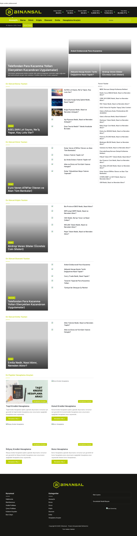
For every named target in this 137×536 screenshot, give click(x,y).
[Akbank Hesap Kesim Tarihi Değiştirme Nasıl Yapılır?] (84, 66)
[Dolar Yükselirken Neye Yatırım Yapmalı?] (52, 171)
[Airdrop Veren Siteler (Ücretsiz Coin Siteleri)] (115, 66)
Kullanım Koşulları (11, 511)
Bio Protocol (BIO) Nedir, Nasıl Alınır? (78, 206)
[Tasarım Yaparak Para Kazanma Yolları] (52, 281)
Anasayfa (13, 20)
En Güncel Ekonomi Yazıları (18, 259)
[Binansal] (23, 12)
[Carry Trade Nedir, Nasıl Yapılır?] (52, 276)
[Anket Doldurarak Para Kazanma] (100, 42)
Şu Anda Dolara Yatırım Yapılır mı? (77, 160)
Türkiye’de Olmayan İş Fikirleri (76, 288)
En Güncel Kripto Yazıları (17, 200)
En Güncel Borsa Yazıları (16, 84)
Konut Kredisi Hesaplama (64, 406)
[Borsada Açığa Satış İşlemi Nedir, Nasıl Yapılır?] (57, 102)
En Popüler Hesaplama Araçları (19, 375)
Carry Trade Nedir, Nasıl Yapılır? (76, 276)
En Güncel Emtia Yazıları (16, 317)
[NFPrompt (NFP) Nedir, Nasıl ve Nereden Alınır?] (52, 211)
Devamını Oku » (13, 419)
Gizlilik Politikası (11, 505)
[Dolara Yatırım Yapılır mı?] (52, 155)
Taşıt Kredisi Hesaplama (17, 406)
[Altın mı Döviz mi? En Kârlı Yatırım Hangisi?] (52, 164)
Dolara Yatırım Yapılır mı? (74, 155)
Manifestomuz (10, 502)
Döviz (30, 20)
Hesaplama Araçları (72, 20)
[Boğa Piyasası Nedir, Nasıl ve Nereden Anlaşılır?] (57, 112)
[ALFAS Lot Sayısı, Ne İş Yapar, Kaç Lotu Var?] (57, 92)
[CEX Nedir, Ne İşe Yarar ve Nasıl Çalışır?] (52, 218)
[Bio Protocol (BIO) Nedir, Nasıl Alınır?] (52, 206)
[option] (68, 54)
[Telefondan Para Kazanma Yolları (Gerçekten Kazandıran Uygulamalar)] (37, 54)
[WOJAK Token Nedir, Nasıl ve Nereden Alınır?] (52, 225)
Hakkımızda (9, 499)
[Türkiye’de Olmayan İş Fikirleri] (52, 288)
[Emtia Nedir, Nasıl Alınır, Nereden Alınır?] (27, 345)
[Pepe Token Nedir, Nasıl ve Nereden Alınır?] (52, 232)
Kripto (39, 20)
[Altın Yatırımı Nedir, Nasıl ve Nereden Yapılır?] (52, 323)
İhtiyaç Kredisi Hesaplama (18, 449)
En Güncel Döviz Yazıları (16, 142)
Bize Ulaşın (9, 514)
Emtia (57, 20)
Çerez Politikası (11, 508)
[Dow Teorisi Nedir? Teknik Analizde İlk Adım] (52, 126)
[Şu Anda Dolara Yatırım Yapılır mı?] (52, 160)
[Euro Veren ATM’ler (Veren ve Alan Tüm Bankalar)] (27, 170)
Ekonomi (48, 20)
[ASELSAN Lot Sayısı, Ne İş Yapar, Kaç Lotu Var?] (27, 112)
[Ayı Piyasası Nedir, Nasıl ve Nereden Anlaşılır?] (52, 119)
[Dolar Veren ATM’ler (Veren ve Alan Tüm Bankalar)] (52, 148)
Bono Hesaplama (60, 449)
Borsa (23, 20)
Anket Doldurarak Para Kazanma (86, 51)
